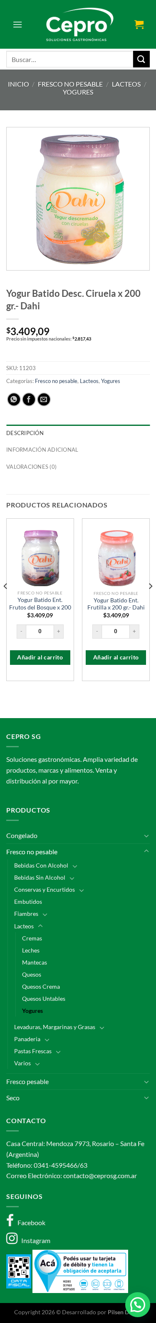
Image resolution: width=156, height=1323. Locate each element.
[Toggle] (146, 836)
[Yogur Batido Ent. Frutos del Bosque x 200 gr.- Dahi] (40, 558)
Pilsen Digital (125, 1312)
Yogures (78, 92)
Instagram (33, 1240)
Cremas (32, 938)
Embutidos (28, 901)
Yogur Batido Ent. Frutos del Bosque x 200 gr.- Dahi (40, 607)
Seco (13, 1098)
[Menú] (17, 24)
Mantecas (34, 962)
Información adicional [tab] (42, 449)
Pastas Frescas (33, 1050)
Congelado (21, 835)
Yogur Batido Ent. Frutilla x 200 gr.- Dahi (116, 604)
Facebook (29, 1222)
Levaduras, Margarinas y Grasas (54, 1026)
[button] (137, 1304)
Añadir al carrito (40, 657)
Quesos (31, 974)
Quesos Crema (41, 986)
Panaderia (27, 1038)
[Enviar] (141, 59)
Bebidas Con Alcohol (41, 865)
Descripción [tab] (25, 433)
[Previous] (6, 602)
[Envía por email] (44, 399)
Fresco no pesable (70, 84)
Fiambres (26, 913)
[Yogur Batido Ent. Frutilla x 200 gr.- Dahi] (115, 558)
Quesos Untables (43, 998)
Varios (22, 1063)
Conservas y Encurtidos (44, 889)
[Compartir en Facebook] (29, 399)
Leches (31, 950)
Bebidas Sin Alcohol (39, 877)
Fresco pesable (27, 1081)
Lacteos (126, 84)
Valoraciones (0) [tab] (31, 466)
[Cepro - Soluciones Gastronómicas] (78, 24)
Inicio (18, 84)
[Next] (150, 602)
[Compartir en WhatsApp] (14, 399)
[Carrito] (139, 24)
